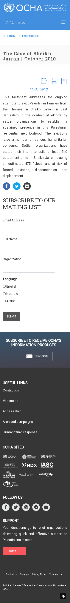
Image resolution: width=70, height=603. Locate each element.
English (11, 286)
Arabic (11, 301)
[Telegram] (36, 507)
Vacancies (10, 401)
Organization (12, 259)
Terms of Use (56, 574)
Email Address (13, 220)
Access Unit (12, 411)
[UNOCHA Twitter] (16, 507)
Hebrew (12, 294)
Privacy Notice (39, 574)
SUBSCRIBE (42, 356)
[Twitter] (17, 186)
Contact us (11, 390)
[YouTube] (46, 507)
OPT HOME (10, 36)
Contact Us (12, 574)
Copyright (25, 574)
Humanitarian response (20, 432)
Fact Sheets (31, 36)
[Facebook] (6, 186)
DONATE (14, 551)
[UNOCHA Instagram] (26, 507)
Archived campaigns (18, 422)
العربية (21, 22)
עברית (10, 22)
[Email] (27, 186)
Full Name (10, 239)
